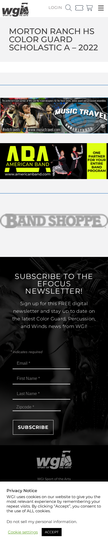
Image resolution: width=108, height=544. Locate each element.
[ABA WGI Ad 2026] (54, 177)
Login (55, 7)
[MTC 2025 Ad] (54, 132)
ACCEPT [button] (51, 532)
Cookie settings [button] (23, 532)
